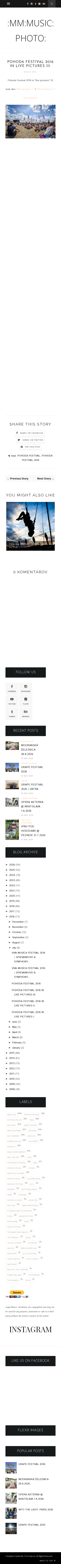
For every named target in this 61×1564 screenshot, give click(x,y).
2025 (12, 870)
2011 (11, 1074)
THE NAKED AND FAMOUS (17, 1232)
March (15, 1037)
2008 (12, 1089)
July (14, 948)
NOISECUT (11, 1146)
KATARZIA (32, 1130)
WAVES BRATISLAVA (30, 1205)
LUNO (29, 1157)
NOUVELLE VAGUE (14, 1200)
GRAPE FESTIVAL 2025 (31, 1525)
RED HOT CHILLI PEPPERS (17, 1269)
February (17, 1042)
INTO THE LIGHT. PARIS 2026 (35, 1509)
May (14, 1027)
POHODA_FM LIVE (14, 1120)
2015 (12, 1053)
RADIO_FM (11, 1114)
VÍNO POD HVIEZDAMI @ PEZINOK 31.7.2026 (33, 831)
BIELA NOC (11, 1125)
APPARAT (11, 1189)
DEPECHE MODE (13, 1178)
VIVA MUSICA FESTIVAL (16, 1162)
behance (25, 716)
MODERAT (22, 1195)
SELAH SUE (33, 1200)
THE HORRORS (34, 1275)
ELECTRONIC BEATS (29, 1189)
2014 (12, 1058)
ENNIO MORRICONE (29, 1248)
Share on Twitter (32, 440)
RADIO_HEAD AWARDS (16, 1152)
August (16, 942)
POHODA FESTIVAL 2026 (23, 544)
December (18, 922)
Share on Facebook (31, 433)
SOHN (26, 1221)
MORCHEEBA (12, 1221)
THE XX (28, 1280)
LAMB (9, 1195)
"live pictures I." (25, 89)
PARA (31, 1120)
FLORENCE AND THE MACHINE (19, 1211)
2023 (12, 880)
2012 (12, 1068)
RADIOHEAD (12, 1264)
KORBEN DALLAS (14, 1141)
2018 (12, 906)
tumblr (12, 716)
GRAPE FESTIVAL (30, 1125)
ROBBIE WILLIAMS (14, 1275)
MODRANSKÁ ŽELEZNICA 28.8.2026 (29, 750)
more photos (30, 98)
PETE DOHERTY (32, 1259)
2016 (12, 916)
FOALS (10, 1216)
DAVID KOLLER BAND (15, 1173)
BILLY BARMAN (13, 1136)
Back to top (46, 1560)
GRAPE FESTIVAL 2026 (31, 1464)
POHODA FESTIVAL (28, 456)
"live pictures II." (46, 89)
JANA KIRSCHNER (14, 1130)
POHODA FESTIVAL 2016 (26, 983)
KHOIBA (31, 1168)
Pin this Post (33, 447)
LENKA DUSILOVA (14, 1168)
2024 (12, 875)
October (16, 932)
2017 (12, 911)
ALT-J (32, 1184)
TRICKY (28, 1237)
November (18, 927)
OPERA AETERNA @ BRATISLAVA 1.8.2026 (32, 806)
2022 (12, 885)
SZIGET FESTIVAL (14, 1227)
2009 (12, 1084)
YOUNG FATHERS (14, 1243)
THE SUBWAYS (13, 1280)
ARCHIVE (10, 1248)
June (14, 1022)
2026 (12, 865)
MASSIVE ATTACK (26, 1216)
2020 (12, 896)
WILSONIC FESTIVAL (15, 1184)
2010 (12, 1079)
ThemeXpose (29, 1556)
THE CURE (11, 1205)
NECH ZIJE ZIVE (13, 1157)
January (16, 1048)
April (14, 1032)
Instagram (25, 691)
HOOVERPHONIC (34, 1178)
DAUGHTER (12, 1253)
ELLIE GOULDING (30, 1253)
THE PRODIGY (13, 1237)
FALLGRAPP (33, 1141)
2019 (12, 901)
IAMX (35, 1162)
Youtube (11, 704)
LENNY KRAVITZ (13, 1259)
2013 (12, 1063)
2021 (12, 891)
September (18, 937)
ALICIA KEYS (33, 1243)
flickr (25, 704)
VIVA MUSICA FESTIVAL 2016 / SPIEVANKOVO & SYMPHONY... (28, 957)
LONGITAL (31, 1136)
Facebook (12, 691)
